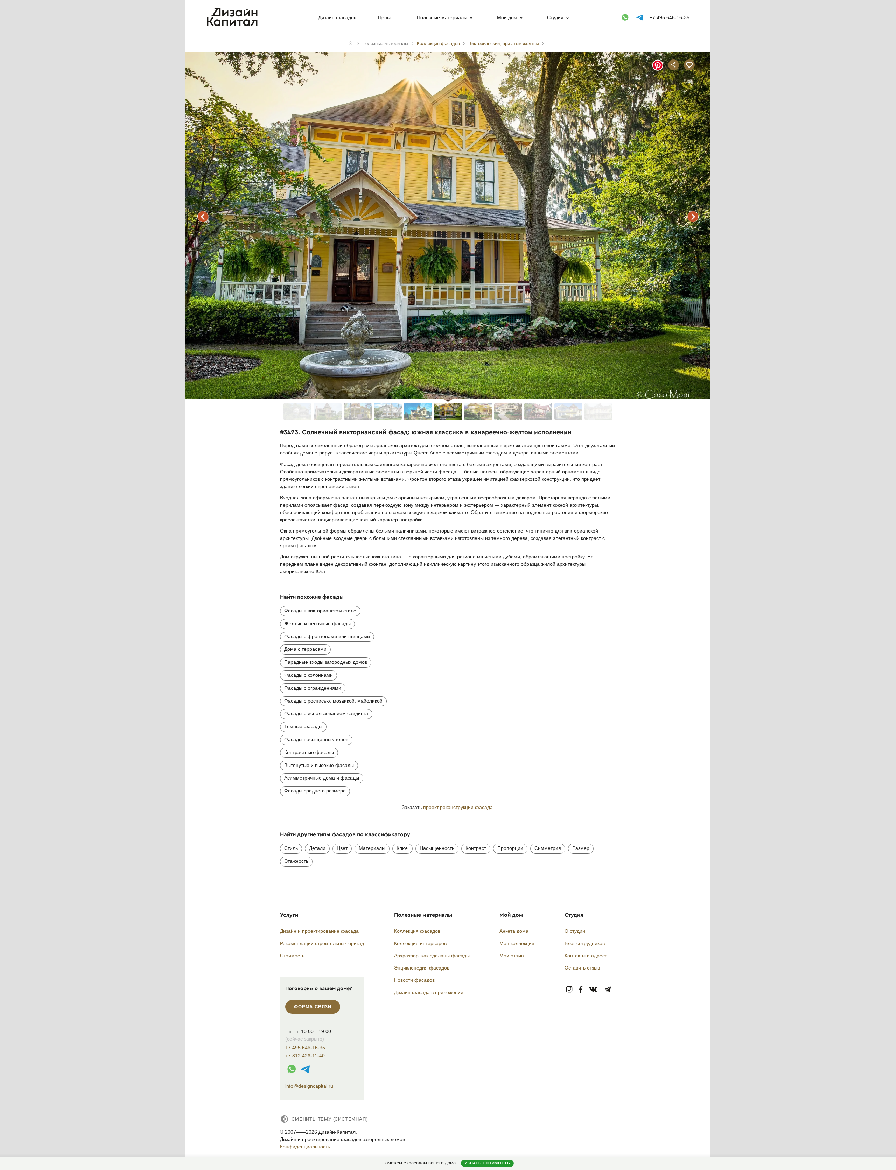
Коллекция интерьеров (420, 943)
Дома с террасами (305, 649)
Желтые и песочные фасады (317, 623)
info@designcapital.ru (309, 1086)
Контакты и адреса (586, 955)
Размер (580, 848)
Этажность (296, 861)
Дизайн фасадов (337, 17)
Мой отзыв (511, 955)
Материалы (372, 848)
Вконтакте (593, 989)
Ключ (402, 848)
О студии (575, 931)
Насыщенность (437, 848)
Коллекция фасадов (417, 931)
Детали (317, 848)
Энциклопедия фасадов (421, 968)
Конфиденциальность (305, 1146)
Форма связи (312, 1006)
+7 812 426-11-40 (305, 1055)
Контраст (475, 848)
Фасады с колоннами (308, 675)
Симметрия (547, 848)
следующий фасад (693, 217)
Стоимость (292, 955)
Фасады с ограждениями (312, 688)
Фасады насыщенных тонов (316, 739)
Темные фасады (303, 726)
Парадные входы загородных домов (325, 662)
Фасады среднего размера (315, 791)
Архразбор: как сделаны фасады (432, 955)
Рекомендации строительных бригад (322, 943)
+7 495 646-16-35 (670, 17)
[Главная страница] (233, 25)
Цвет (342, 848)
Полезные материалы (442, 17)
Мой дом (507, 17)
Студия (555, 17)
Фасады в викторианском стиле (320, 610)
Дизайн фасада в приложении (428, 992)
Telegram (607, 989)
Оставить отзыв (582, 968)
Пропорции (510, 848)
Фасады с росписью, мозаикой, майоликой (333, 701)
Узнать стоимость (487, 1163)
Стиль (291, 848)
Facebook (581, 989)
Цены (384, 17)
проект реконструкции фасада (458, 807)
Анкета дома (513, 931)
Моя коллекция (516, 943)
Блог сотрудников (585, 943)
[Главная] (350, 43)
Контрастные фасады (309, 752)
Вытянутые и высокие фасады (319, 765)
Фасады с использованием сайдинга (326, 713)
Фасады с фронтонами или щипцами (327, 636)
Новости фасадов (414, 980)
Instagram (569, 989)
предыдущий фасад (203, 217)
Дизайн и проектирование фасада (319, 931)
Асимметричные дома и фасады (321, 778)
